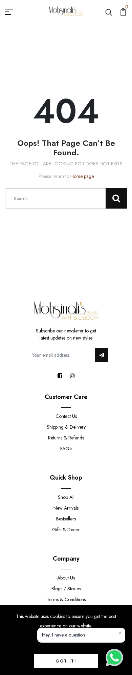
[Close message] (120, 633)
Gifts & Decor (66, 529)
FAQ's (66, 448)
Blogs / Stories (66, 588)
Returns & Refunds (66, 437)
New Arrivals (66, 508)
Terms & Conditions (66, 599)
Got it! (66, 661)
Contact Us (66, 416)
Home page (82, 176)
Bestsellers (66, 518)
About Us (66, 577)
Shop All (66, 497)
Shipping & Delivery (66, 427)
